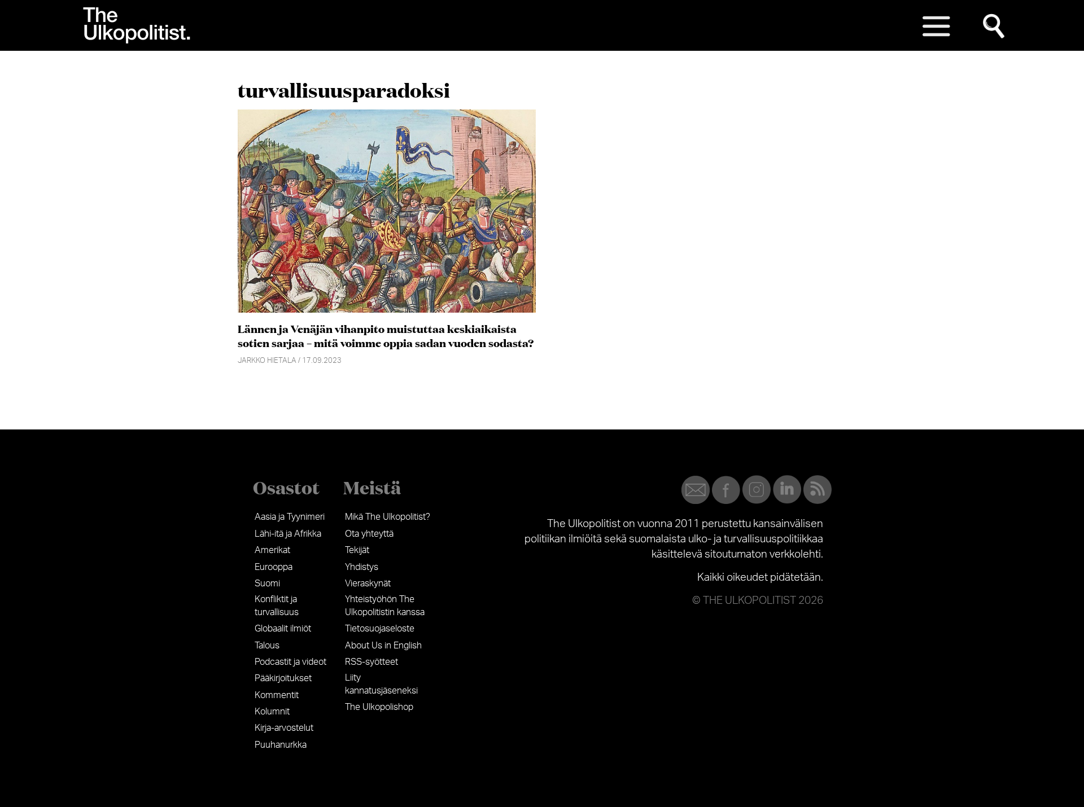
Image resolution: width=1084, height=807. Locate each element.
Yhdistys (361, 567)
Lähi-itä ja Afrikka (288, 533)
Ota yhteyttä (369, 533)
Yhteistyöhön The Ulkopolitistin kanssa (385, 605)
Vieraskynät (368, 583)
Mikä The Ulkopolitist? (387, 516)
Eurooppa (273, 567)
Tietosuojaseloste (379, 628)
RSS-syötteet (371, 661)
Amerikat (272, 550)
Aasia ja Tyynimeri (290, 516)
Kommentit (277, 695)
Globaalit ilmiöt (283, 628)
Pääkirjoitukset (283, 678)
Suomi (267, 583)
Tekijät (357, 550)
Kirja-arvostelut (284, 728)
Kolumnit (272, 711)
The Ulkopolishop (379, 707)
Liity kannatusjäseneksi (381, 684)
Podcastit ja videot (290, 661)
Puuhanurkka (281, 744)
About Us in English (383, 645)
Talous (267, 645)
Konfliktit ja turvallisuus (277, 605)
